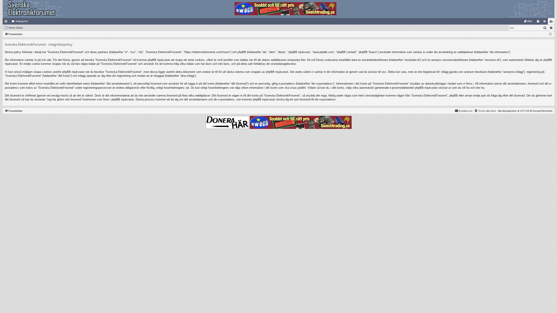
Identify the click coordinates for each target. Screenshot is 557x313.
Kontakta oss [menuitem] (466, 111)
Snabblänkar (6, 22)
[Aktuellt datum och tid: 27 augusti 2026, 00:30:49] (550, 34)
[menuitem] (528, 21)
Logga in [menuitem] (545, 22)
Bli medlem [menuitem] (552, 22)
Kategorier (22, 21)
